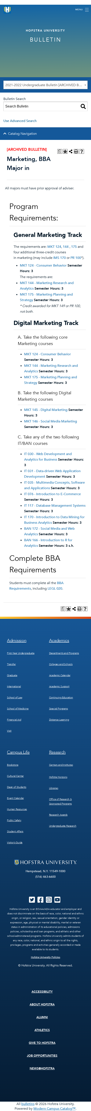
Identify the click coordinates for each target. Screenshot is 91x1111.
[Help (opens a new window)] (81, 151)
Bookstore (12, 765)
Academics (59, 640)
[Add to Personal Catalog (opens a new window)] (65, 151)
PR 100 (75, 257)
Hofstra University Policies (45, 957)
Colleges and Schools (61, 664)
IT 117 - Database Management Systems (54, 505)
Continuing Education (61, 697)
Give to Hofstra (42, 1043)
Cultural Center (15, 776)
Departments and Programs (64, 653)
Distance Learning (59, 719)
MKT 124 (54, 246)
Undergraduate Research (62, 826)
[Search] (83, 106)
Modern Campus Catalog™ (54, 1108)
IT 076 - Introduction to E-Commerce (52, 494)
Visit (9, 730)
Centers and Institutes (61, 765)
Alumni (42, 1017)
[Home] (7, 9)
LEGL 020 (55, 588)
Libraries (53, 788)
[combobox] (45, 85)
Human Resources (17, 809)
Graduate (12, 675)
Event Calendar (15, 798)
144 (66, 246)
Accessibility (42, 992)
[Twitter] (32, 901)
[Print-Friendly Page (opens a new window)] (76, 151)
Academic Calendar (59, 675)
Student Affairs (15, 831)
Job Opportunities (42, 1056)
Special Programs (58, 708)
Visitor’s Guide (14, 842)
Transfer (11, 664)
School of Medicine (18, 708)
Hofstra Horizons (58, 777)
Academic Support (59, 686)
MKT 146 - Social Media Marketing (50, 421)
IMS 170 (59, 257)
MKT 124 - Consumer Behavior (43, 265)
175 (74, 246)
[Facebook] (40, 901)
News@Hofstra (42, 1068)
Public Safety (14, 820)
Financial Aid (14, 719)
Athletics (42, 1030)
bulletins (27, 1104)
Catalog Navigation (22, 133)
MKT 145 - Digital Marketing (46, 410)
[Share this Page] (70, 151)
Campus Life (18, 752)
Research (57, 752)
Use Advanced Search (20, 121)
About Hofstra (42, 1004)
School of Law (14, 697)
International (14, 686)
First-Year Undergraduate (20, 653)
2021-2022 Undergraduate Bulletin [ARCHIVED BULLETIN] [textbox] (46, 85)
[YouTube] (57, 901)
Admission (16, 640)
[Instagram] (49, 901)
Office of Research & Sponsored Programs (60, 801)
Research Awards (58, 815)
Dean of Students (16, 787)
